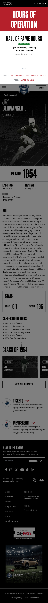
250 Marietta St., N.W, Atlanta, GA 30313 (28, 76)
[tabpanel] (24, 48)
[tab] (23, 68)
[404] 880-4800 (27, 80)
